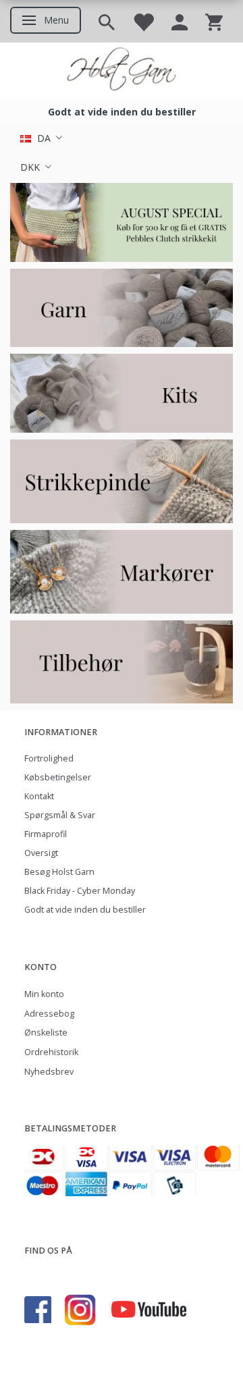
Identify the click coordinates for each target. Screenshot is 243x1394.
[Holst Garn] (121, 71)
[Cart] (214, 21)
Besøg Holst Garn (59, 872)
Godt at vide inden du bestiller (85, 909)
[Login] (179, 21)
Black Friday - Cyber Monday (79, 890)
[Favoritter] (143, 21)
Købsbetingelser (57, 777)
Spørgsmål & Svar (59, 815)
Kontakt (39, 796)
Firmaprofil (45, 834)
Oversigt (41, 853)
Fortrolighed (49, 758)
